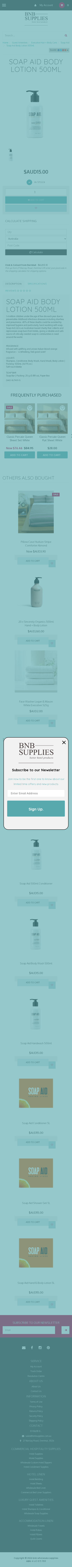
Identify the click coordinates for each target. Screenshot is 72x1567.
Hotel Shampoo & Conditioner (36, 1509)
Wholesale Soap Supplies (36, 1513)
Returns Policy (36, 1411)
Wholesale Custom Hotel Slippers (36, 1462)
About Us (36, 1386)
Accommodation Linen (36, 1521)
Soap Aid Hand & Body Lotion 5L (36, 1283)
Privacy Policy (36, 1406)
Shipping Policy (36, 1420)
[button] (29, 408)
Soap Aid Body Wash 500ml (36, 963)
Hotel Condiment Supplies (36, 1467)
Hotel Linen (36, 1474)
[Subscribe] (65, 1330)
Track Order (36, 1371)
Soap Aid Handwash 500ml (36, 1043)
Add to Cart (37, 200)
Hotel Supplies (36, 1454)
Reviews (11, 290)
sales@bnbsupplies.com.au (38, 1436)
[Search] (66, 35)
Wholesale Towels (36, 1525)
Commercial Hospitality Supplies (36, 1449)
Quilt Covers (36, 1538)
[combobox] (33, 35)
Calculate (37, 252)
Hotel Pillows (36, 1534)
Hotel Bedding (36, 1479)
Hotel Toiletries (36, 1504)
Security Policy (36, 1416)
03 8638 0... (36, 1431)
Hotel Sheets (36, 1483)
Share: (54, 50)
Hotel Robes (36, 1530)
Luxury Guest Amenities (36, 1500)
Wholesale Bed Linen (36, 1488)
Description (13, 283)
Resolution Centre (36, 1376)
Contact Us (36, 1391)
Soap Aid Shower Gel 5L (36, 1203)
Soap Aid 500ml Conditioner (36, 883)
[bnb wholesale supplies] (36, 18)
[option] (36, 113)
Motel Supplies (36, 1458)
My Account (46, 5)
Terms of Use (36, 1401)
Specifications (37, 283)
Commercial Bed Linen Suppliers (36, 1492)
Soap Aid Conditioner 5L (36, 1123)
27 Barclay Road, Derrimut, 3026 (38, 1440)
